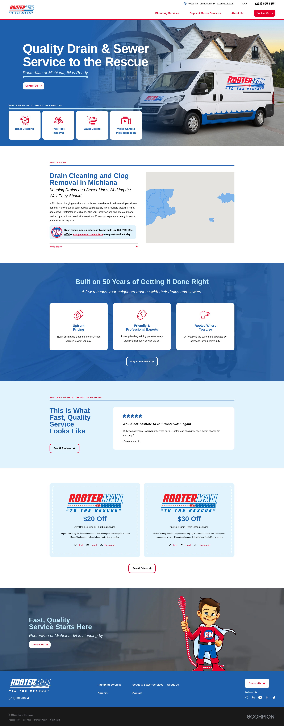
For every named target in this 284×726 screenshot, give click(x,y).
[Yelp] (253, 697)
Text (81, 545)
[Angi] (273, 697)
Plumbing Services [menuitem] (167, 13)
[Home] (21, 9)
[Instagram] (246, 697)
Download (109, 545)
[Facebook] (267, 697)
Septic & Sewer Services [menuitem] (205, 13)
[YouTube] (260, 697)
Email (94, 545)
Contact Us (262, 13)
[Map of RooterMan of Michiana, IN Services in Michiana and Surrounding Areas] (190, 207)
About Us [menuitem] (237, 13)
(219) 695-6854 (265, 3)
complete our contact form (88, 234)
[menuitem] (14, 720)
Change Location (225, 3)
